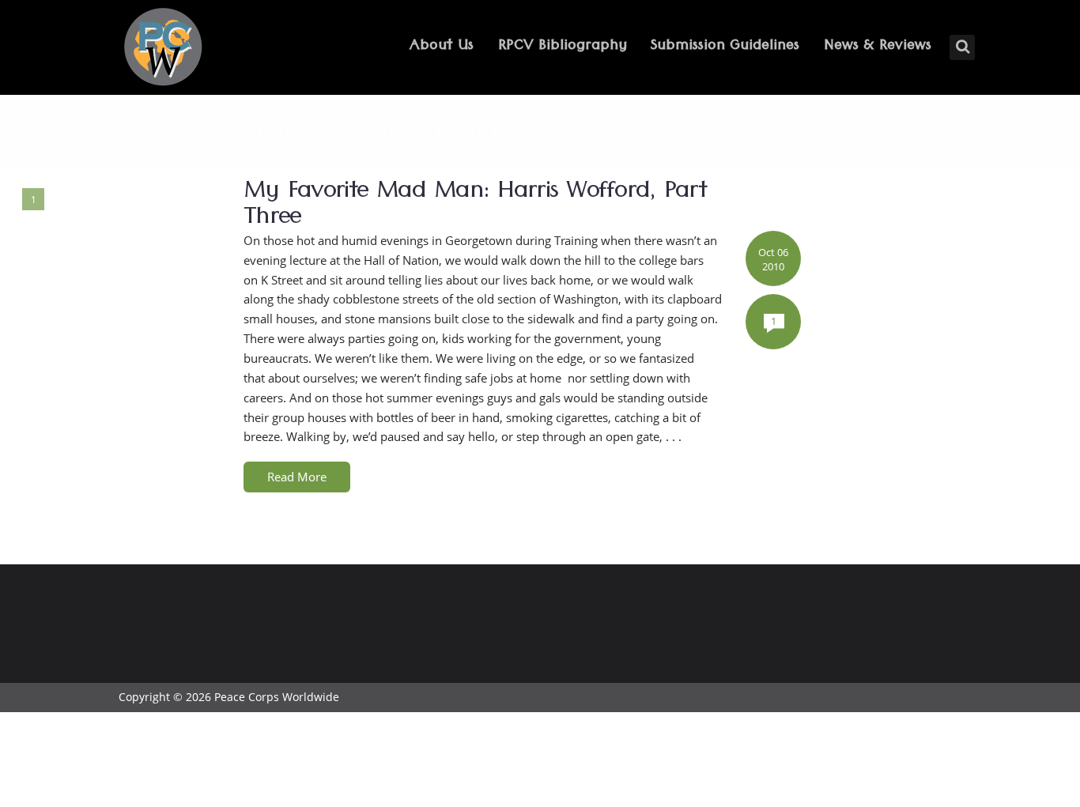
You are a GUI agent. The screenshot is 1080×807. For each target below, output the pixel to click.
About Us (442, 47)
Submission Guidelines (725, 47)
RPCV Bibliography (562, 47)
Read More (297, 477)
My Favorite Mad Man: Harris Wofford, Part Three (475, 207)
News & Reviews (877, 47)
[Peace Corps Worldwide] (163, 49)
